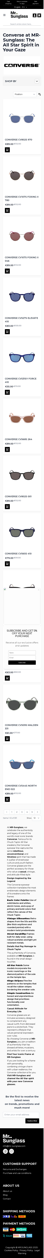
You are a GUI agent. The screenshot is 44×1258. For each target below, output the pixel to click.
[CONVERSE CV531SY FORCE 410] (22, 357)
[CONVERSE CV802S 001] (22, 475)
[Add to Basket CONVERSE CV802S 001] (7, 506)
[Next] (37, 812)
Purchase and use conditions (17, 1173)
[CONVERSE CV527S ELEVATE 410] (22, 296)
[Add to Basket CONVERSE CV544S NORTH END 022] (7, 799)
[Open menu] (4, 15)
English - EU (19, 7)
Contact (7, 1199)
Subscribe (32, 1121)
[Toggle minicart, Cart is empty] (39, 15)
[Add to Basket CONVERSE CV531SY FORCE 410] (7, 392)
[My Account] (34, 15)
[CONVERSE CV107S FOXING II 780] (22, 175)
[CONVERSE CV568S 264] (22, 418)
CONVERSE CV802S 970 (18, 139)
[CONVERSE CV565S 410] (22, 532)
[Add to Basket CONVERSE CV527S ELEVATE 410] (7, 331)
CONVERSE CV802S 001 (18, 496)
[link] (7, 812)
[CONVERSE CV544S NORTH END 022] (22, 764)
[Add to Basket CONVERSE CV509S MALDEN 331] (7, 738)
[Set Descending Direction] (39, 94)
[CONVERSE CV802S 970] (22, 118)
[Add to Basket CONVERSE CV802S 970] (7, 149)
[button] (22, 81)
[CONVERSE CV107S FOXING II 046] (22, 236)
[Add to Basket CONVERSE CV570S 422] (7, 678)
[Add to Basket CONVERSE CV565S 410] (7, 563)
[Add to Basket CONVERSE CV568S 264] (7, 449)
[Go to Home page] (19, 15)
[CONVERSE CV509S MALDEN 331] (22, 703)
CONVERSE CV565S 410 (18, 553)
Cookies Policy (11, 1250)
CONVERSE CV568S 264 (18, 439)
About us (7, 1191)
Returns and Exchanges (15, 1169)
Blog (5, 1195)
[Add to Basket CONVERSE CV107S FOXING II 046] (7, 271)
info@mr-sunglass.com (14, 1146)
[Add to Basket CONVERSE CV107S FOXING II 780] (7, 210)
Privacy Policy (26, 1250)
